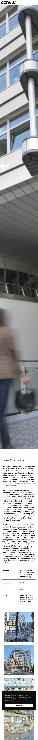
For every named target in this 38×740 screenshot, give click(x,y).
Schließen (19, 705)
